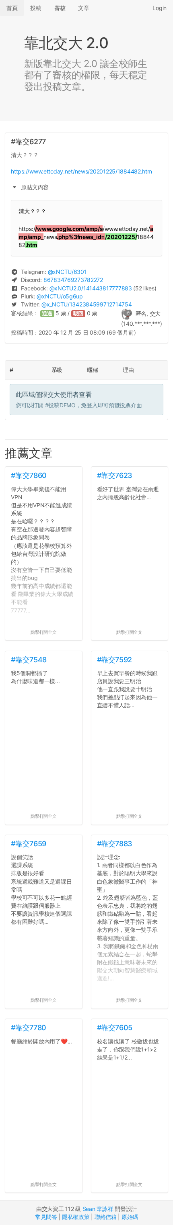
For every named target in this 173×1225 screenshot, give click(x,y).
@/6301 (67, 271)
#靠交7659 (28, 843)
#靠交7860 (28, 475)
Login (159, 7)
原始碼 (130, 1216)
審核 (59, 7)
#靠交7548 (28, 659)
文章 (83, 7)
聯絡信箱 (106, 1216)
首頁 (11, 7)
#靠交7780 (28, 1027)
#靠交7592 (114, 659)
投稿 (35, 7)
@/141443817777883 (90, 288)
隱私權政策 (76, 1216)
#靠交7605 (114, 1027)
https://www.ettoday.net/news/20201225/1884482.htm (81, 171)
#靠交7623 (114, 475)
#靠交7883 (114, 843)
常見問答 (46, 1216)
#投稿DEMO (60, 405)
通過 (47, 313)
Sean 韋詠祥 (97, 1208)
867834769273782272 (73, 279)
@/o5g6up (59, 296)
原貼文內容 (34, 187)
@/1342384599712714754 (86, 304)
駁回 (78, 313)
